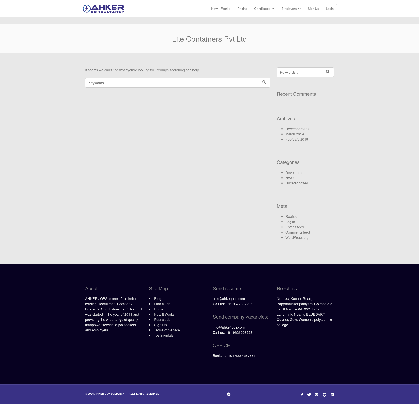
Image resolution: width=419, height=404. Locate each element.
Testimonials (163, 335)
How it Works (220, 8)
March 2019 (294, 133)
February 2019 (296, 139)
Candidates (262, 8)
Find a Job (162, 303)
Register (292, 216)
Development (295, 172)
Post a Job (162, 319)
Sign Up (313, 8)
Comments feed (297, 232)
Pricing (242, 8)
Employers (289, 8)
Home (158, 309)
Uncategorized (296, 183)
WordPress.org (297, 237)
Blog (157, 298)
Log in (290, 221)
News (289, 177)
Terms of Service (167, 329)
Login (330, 8)
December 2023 (297, 128)
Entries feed (294, 226)
